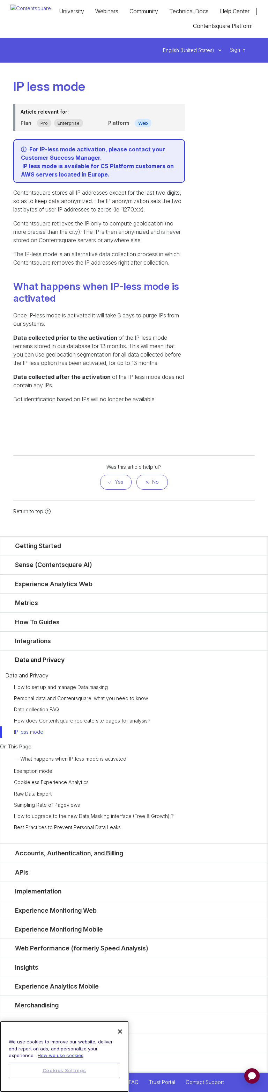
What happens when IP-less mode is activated (73, 759)
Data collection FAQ (36, 709)
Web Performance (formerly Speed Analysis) (81, 948)
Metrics (26, 602)
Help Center (235, 11)
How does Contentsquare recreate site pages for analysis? (82, 721)
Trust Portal (162, 1082)
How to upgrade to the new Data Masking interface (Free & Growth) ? (94, 816)
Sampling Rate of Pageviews (47, 805)
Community (143, 11)
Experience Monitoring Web (56, 910)
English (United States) (189, 50)
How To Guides (37, 622)
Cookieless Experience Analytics (51, 782)
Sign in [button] (237, 50)
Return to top (28, 511)
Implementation (38, 891)
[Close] (120, 1031)
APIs (22, 872)
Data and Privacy (40, 659)
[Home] (30, 8)
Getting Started (38, 545)
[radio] (116, 482)
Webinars (106, 11)
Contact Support (205, 1082)
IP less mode (28, 732)
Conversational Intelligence (55, 1043)
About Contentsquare (47, 1062)
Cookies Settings (65, 1070)
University (71, 11)
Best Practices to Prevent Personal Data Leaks (67, 827)
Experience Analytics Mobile (57, 986)
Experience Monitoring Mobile (59, 929)
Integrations (33, 641)
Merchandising (37, 1005)
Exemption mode (33, 771)
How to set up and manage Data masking (61, 687)
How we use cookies (60, 1055)
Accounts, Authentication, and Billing (69, 853)
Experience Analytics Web (53, 584)
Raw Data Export (33, 794)
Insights (26, 967)
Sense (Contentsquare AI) (53, 564)
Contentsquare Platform (223, 25)
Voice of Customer (43, 1024)
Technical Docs (189, 11)
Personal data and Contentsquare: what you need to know (81, 698)
